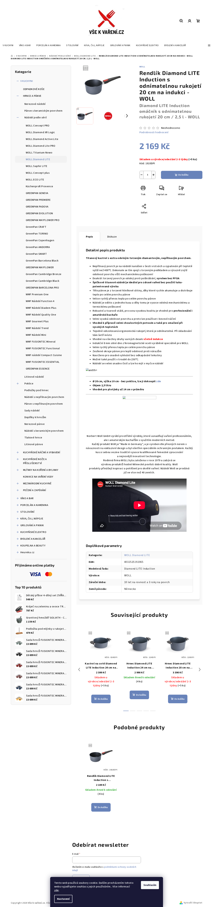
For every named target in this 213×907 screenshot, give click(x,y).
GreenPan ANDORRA (38, 247)
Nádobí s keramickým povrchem (44, 431)
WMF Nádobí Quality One (41, 315)
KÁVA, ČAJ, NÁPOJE (31, 518)
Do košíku (183, 175)
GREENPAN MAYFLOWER (40, 267)
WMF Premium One (37, 294)
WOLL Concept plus (38, 173)
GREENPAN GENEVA (37, 193)
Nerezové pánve (34, 424)
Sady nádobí (32, 410)
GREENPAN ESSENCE (38, 369)
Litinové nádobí (34, 377)
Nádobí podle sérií (35, 117)
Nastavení (63, 899)
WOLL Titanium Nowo (39, 152)
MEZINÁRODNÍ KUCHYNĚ (37, 483)
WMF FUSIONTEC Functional (43, 348)
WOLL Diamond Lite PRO (40, 146)
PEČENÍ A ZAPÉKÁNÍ (34, 490)
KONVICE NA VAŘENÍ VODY (38, 477)
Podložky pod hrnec (36, 390)
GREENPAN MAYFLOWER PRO (43, 220)
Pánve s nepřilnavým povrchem (43, 404)
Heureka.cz (27, 552)
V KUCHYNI (26, 81)
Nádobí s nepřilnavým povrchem (44, 397)
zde (56, 890)
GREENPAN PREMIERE (38, 200)
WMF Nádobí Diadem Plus (41, 308)
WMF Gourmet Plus (37, 321)
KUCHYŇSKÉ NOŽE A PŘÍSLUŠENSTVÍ (35, 461)
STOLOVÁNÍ (27, 512)
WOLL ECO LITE (35, 179)
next (199, 669)
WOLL (142, 66)
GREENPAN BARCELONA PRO (42, 288)
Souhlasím (149, 885)
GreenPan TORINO (37, 233)
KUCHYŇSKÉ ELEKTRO (33, 532)
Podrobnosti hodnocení (154, 132)
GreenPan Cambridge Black (42, 281)
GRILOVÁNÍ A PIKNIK (32, 525)
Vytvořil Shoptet (193, 902)
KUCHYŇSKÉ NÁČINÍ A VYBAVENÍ (41, 452)
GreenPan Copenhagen (40, 240)
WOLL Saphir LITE (36, 166)
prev (79, 669)
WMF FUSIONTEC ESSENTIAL (43, 362)
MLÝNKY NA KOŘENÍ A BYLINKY (40, 470)
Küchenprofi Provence (39, 186)
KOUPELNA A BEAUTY (33, 545)
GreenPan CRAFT (36, 227)
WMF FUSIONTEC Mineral (41, 342)
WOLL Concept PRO (38, 125)
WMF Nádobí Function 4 (40, 301)
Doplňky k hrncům (35, 417)
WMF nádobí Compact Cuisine (44, 355)
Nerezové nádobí (35, 104)
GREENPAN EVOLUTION (39, 213)
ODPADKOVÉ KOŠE (34, 89)
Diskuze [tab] (112, 237)
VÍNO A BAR (27, 498)
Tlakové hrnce (33, 437)
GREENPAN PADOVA (37, 206)
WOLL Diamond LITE (38, 159)
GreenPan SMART (36, 254)
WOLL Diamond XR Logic (40, 132)
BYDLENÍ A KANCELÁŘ (32, 539)
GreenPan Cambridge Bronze (43, 274)
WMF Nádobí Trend (37, 328)
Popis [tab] (89, 237)
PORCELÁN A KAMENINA (34, 505)
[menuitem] (8, 45)
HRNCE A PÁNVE (32, 96)
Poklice (29, 383)
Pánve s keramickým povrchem (43, 111)
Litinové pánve (33, 444)
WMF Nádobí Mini (36, 335)
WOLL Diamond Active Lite (42, 139)
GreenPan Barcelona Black (42, 260)
